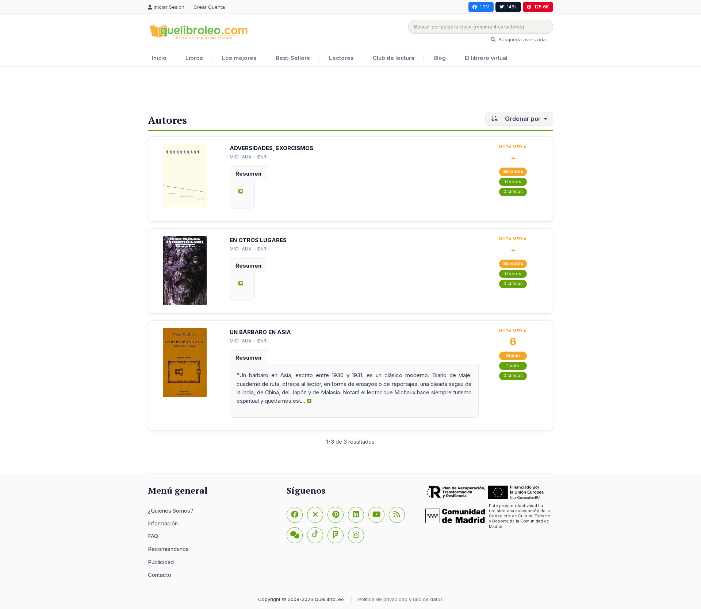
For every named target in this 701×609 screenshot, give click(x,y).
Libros (194, 57)
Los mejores (239, 57)
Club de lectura (393, 57)
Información (163, 523)
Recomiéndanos (168, 548)
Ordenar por (522, 118)
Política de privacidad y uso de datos (400, 599)
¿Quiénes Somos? (170, 510)
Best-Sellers (293, 57)
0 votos (513, 181)
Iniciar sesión (170, 7)
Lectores (341, 57)
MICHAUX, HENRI (249, 157)
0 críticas (513, 191)
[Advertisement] (350, 90)
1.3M (485, 6)
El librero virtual (486, 57)
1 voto (513, 365)
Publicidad (161, 562)
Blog (439, 57)
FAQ (153, 536)
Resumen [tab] (248, 173)
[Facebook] (295, 515)
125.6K (541, 6)
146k (512, 6)
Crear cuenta (209, 7)
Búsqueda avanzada (521, 39)
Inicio (159, 57)
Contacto (159, 574)
